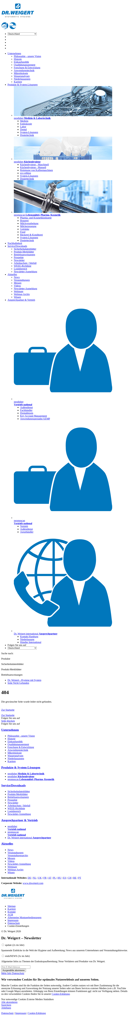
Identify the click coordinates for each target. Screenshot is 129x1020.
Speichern (6, 1005)
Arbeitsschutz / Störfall (25, 263)
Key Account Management (33, 416)
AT (49, 877)
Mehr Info (6, 973)
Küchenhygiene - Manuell (33, 167)
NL (34, 877)
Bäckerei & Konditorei (31, 234)
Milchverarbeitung (29, 223)
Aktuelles (12, 274)
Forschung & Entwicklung (27, 67)
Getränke (24, 229)
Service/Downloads (17, 246)
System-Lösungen (29, 132)
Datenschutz (14, 923)
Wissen (17, 297)
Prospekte (19, 257)
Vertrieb (24, 526)
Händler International (30, 642)
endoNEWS (17, 956)
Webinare (18, 291)
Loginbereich (20, 268)
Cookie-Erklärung (61, 994)
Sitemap (12, 906)
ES (64, 877)
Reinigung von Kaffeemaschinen (36, 170)
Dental (23, 129)
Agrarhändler (26, 532)
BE (74, 877)
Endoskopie (26, 123)
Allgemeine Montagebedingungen (24, 917)
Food (22, 232)
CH (69, 877)
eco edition (25, 173)
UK (40, 877)
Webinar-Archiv (22, 294)
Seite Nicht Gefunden (18, 683)
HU (59, 877)
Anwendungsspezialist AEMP (35, 418)
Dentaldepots (26, 413)
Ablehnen (6, 1007)
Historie (18, 59)
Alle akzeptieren (9, 1002)
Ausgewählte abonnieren (14, 970)
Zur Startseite (7, 710)
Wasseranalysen (22, 76)
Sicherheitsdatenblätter (25, 249)
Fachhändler (26, 410)
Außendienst (26, 407)
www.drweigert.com (33, 883)
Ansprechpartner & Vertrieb (21, 300)
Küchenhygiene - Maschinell (34, 164)
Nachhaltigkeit (15, 243)
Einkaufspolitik (21, 62)
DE (29, 877)
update (14, 945)
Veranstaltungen (22, 280)
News (17, 277)
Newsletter (19, 260)
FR (45, 877)
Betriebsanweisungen (24, 254)
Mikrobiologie (21, 73)
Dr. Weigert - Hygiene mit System (24, 680)
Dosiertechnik (27, 135)
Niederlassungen (22, 79)
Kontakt (12, 911)
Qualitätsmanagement (24, 64)
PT (79, 877)
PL (54, 877)
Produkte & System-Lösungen (23, 84)
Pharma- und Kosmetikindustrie (36, 217)
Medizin (24, 121)
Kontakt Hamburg (29, 636)
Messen (17, 283)
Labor (23, 126)
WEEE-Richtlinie (22, 266)
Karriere (18, 81)
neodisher (26, 773)
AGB (10, 914)
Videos (17, 285)
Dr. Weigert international (29, 837)
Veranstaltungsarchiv (18, 855)
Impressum (13, 920)
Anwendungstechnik (24, 70)
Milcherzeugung (28, 226)
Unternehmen (14, 53)
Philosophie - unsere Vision (27, 56)
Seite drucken (8, 721)
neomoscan (31, 779)
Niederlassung (27, 639)
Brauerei (24, 220)
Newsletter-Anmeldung (25, 271)
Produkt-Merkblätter (24, 251)
